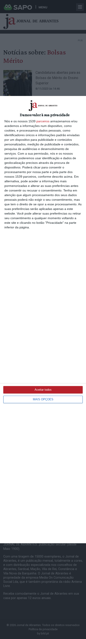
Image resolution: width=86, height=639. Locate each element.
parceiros (42, 121)
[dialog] (43, 319)
